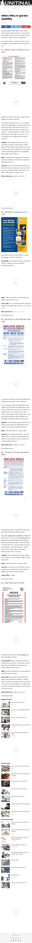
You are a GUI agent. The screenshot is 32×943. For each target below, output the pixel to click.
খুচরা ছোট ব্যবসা (3, 12)
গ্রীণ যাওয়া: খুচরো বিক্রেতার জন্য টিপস (18, 717)
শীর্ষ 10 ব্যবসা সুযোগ (15, 875)
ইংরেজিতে (15, 312)
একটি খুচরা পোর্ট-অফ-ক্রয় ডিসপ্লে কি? (18, 882)
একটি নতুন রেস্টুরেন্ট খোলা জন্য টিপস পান (19, 845)
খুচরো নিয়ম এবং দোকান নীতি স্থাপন (18, 702)
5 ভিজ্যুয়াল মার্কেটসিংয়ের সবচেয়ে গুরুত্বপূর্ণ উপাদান (21, 725)
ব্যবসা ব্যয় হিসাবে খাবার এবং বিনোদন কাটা (19, 781)
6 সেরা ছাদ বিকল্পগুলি (15, 860)
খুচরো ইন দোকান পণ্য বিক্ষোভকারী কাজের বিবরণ (20, 710)
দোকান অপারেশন (10, 12)
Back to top (16, 935)
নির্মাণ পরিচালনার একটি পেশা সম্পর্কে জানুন (19, 789)
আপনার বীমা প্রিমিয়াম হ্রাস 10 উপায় (18, 867)
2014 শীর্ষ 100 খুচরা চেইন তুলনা (17, 796)
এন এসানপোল (22, 312)
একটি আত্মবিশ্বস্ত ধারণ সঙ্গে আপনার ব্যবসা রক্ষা (20, 811)
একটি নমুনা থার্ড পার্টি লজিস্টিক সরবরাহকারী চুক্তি (20, 804)
